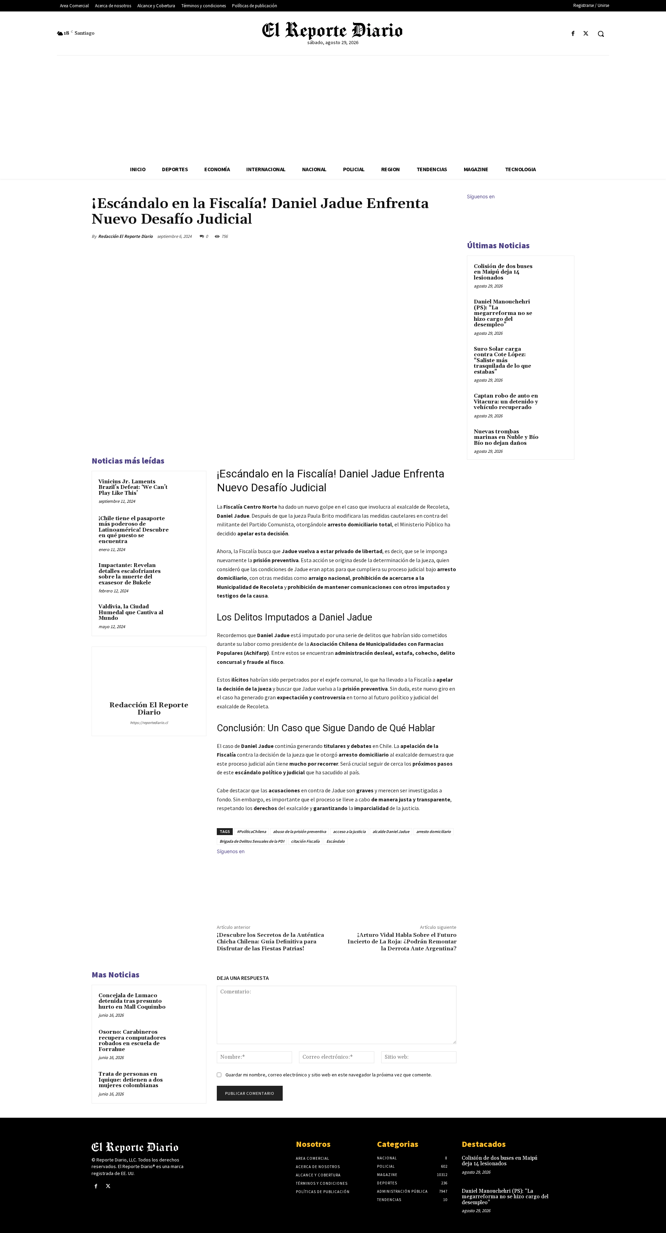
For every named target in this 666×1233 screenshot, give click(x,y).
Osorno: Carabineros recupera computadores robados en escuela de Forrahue (132, 1041)
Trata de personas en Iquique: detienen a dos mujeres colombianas (131, 1080)
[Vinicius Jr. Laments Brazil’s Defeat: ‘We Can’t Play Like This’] (186, 491)
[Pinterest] (417, 236)
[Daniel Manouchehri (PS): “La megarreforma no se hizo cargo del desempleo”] (555, 310)
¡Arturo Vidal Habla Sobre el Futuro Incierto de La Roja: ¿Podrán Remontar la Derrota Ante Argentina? (402, 942)
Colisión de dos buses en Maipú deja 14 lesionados (503, 272)
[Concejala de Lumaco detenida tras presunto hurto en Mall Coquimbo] (186, 1005)
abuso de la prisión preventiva (299, 831)
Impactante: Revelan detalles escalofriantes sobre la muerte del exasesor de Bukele (130, 574)
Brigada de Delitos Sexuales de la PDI (252, 841)
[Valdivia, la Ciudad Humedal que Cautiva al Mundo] (186, 616)
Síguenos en (231, 851)
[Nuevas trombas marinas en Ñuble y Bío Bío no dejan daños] (555, 440)
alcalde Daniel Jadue (391, 831)
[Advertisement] (333, 107)
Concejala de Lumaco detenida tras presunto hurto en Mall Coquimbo (132, 1001)
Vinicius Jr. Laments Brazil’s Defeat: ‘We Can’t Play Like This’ (133, 487)
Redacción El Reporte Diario (125, 236)
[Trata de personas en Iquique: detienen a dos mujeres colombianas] (186, 1083)
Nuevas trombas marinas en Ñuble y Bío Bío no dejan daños (506, 437)
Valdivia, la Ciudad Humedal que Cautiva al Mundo (131, 612)
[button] (600, 33)
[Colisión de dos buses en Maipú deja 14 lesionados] (555, 275)
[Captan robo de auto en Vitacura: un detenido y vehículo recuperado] (555, 404)
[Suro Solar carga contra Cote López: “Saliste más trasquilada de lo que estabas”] (555, 357)
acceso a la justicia (349, 831)
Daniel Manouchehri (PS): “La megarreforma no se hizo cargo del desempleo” (503, 313)
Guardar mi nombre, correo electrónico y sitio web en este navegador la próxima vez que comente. (328, 1075)
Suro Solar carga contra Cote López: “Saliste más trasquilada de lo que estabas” (502, 360)
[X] (586, 34)
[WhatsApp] (433, 236)
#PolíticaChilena (251, 831)
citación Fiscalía (305, 841)
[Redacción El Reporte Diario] (149, 675)
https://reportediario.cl (149, 722)
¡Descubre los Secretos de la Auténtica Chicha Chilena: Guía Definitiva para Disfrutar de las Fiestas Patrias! (270, 942)
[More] (449, 236)
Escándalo (335, 841)
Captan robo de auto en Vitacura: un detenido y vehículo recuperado (506, 402)
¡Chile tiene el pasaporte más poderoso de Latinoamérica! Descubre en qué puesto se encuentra (134, 530)
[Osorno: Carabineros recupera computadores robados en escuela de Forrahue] (186, 1041)
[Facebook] (573, 34)
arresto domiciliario (433, 831)
